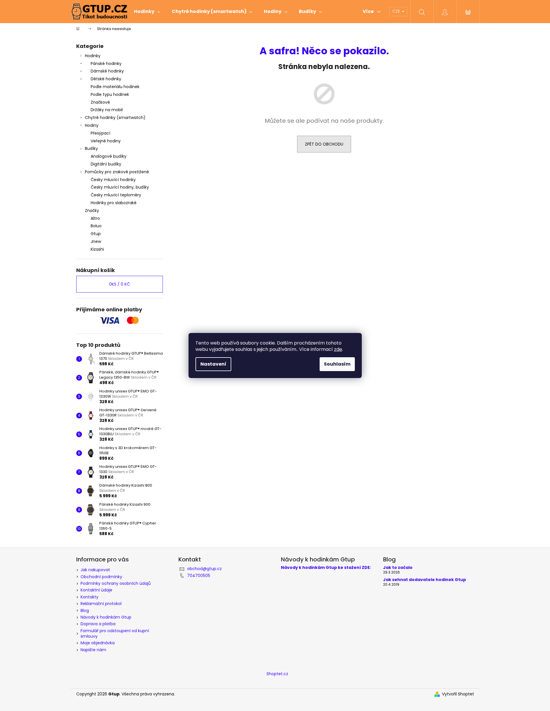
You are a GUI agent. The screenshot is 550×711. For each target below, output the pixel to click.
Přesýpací (100, 133)
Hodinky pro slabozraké (114, 203)
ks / (119, 284)
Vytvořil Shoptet (458, 694)
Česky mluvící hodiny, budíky (120, 187)
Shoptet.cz (277, 674)
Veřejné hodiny (106, 141)
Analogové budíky (108, 156)
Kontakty (89, 597)
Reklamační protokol (101, 603)
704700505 (198, 575)
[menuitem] (147, 11)
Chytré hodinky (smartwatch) (115, 117)
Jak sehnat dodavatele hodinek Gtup (424, 580)
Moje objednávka (98, 643)
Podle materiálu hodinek (115, 87)
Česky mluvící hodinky (113, 180)
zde (338, 349)
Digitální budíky (106, 164)
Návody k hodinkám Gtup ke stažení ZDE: (326, 567)
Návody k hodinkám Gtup (106, 617)
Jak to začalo (398, 567)
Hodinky (92, 56)
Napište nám (93, 650)
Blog (85, 610)
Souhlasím (337, 364)
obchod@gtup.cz (204, 569)
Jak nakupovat (95, 570)
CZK (396, 11)
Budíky (91, 148)
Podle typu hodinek (110, 94)
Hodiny (91, 125)
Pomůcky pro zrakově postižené (117, 172)
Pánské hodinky (106, 63)
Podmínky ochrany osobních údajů (116, 583)
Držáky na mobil (107, 110)
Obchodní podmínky (101, 577)
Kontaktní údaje (96, 590)
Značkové (100, 102)
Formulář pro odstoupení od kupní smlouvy (115, 633)
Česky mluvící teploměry (116, 195)
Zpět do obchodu (324, 144)
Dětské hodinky (106, 79)
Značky (92, 210)
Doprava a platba (98, 624)
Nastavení (213, 364)
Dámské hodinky (107, 71)
